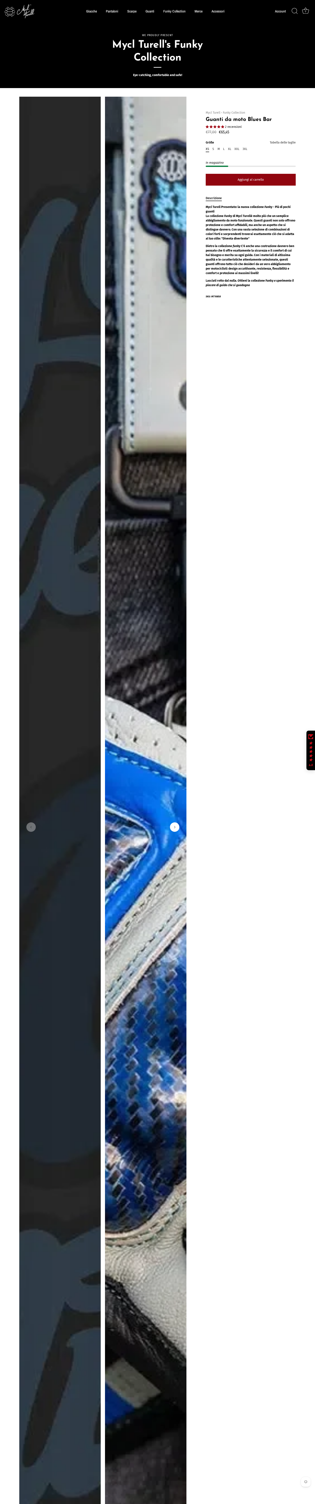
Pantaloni (112, 11)
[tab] (216, 198)
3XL (245, 149)
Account (280, 11)
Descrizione (214, 198)
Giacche (91, 11)
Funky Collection (174, 11)
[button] (31, 827)
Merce (198, 11)
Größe (251, 142)
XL (229, 149)
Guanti (150, 11)
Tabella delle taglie (283, 142)
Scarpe (131, 11)
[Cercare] (294, 11)
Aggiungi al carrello (251, 180)
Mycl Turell (213, 113)
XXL (236, 149)
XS (207, 149)
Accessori (218, 11)
